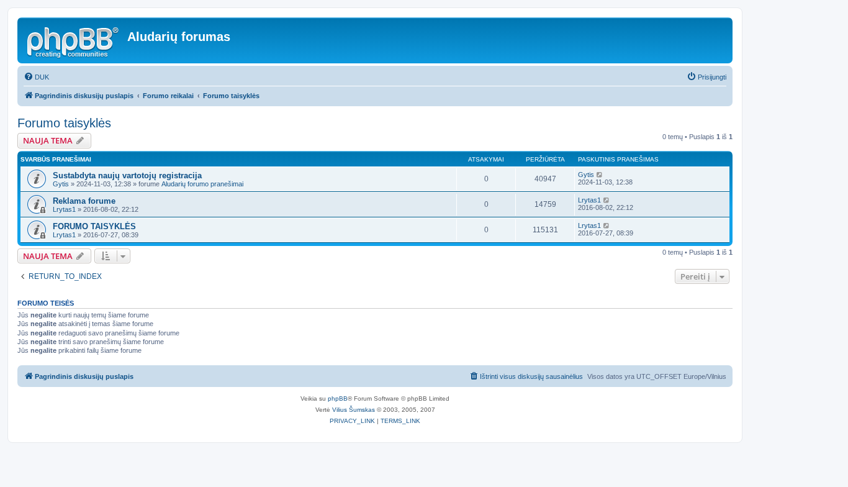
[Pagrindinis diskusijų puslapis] (73, 40)
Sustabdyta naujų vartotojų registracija (127, 175)
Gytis (61, 184)
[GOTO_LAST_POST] (600, 174)
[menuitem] (36, 77)
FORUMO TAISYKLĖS (94, 226)
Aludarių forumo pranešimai (202, 184)
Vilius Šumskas (353, 409)
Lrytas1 (64, 209)
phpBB (338, 398)
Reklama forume (84, 201)
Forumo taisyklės (64, 123)
